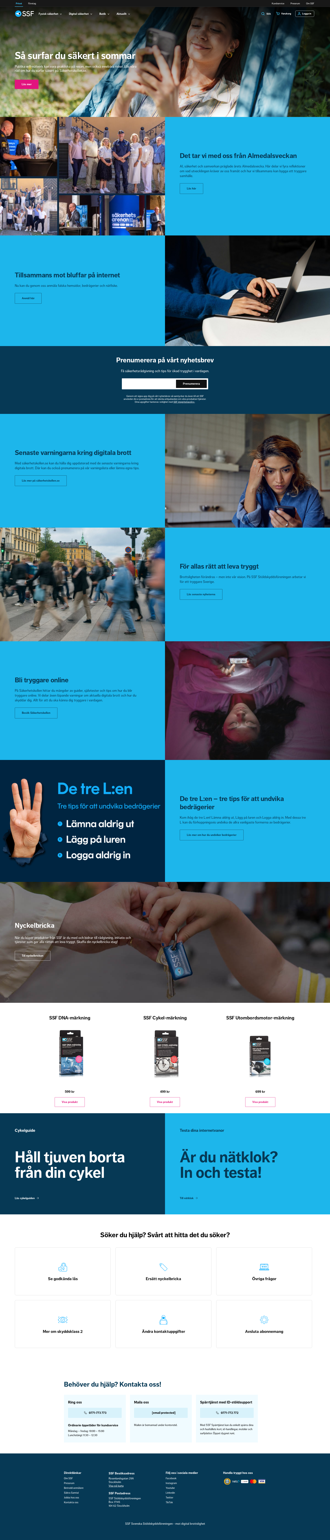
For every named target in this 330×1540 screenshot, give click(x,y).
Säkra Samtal (71, 1493)
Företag (32, 3)
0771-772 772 (229, 1413)
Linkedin (170, 1493)
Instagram (171, 1483)
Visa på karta (116, 1486)
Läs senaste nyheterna (201, 594)
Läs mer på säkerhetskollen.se (41, 480)
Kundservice (278, 3)
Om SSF (310, 3)
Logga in (306, 14)
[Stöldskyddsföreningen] (24, 13)
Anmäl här (28, 298)
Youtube (170, 1488)
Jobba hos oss (71, 1497)
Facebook (171, 1478)
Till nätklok (187, 1198)
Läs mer (27, 84)
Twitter (169, 1497)
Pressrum (295, 3)
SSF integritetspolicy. (184, 401)
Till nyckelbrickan (32, 955)
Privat (19, 3)
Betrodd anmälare (74, 1488)
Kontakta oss (71, 1502)
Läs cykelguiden (25, 1198)
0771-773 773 (97, 1413)
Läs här (191, 188)
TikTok (169, 1502)
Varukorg (286, 14)
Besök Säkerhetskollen (36, 713)
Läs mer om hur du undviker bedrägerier (211, 835)
